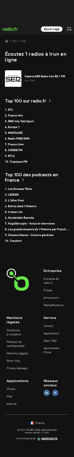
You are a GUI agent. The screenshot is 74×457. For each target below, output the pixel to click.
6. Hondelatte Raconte (19, 217)
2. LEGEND (12, 194)
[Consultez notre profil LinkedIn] (46, 393)
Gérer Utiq (13, 360)
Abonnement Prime (52, 350)
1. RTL (9, 109)
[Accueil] (6, 40)
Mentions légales (17, 353)
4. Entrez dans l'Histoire (21, 206)
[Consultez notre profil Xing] (55, 393)
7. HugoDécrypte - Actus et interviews (30, 223)
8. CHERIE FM (13, 150)
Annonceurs (51, 297)
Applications (51, 333)
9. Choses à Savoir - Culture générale (29, 235)
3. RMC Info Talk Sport (19, 121)
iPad (9, 396)
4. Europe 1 (12, 127)
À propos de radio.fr (51, 280)
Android (11, 404)
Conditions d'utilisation (14, 332)
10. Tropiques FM (16, 161)
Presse (48, 290)
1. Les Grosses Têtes (18, 189)
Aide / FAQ (50, 341)
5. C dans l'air (14, 212)
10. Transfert (13, 241)
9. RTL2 (10, 156)
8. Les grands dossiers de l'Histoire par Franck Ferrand (37, 229)
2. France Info (14, 115)
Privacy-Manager (17, 368)
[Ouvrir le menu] (69, 29)
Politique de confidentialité (15, 344)
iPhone (11, 389)
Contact (48, 326)
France (39, 423)
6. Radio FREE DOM (17, 138)
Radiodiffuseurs (53, 305)
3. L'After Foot (14, 200)
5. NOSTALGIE (14, 133)
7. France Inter (14, 144)
